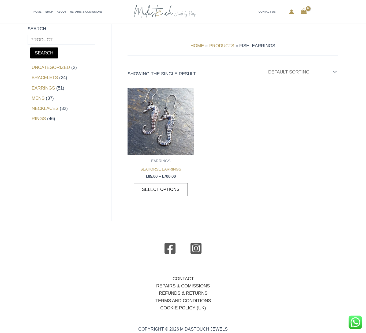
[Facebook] (170, 248)
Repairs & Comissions (86, 11)
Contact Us (267, 11)
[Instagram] (196, 248)
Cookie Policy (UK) (183, 307)
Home (37, 11)
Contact (183, 278)
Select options (161, 189)
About (61, 11)
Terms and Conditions (183, 300)
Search (37, 28)
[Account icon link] (291, 11)
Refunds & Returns (183, 293)
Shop (49, 11)
